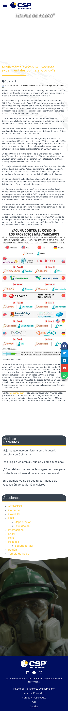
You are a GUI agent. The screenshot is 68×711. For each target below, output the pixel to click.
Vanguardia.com (16, 393)
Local (11, 533)
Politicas (13, 541)
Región (12, 549)
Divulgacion (22, 526)
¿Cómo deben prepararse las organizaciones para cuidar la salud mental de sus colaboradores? (33, 471)
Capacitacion (23, 522)
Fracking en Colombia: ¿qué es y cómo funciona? (33, 461)
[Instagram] (40, 672)
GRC (11, 518)
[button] (64, 345)
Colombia (14, 510)
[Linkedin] (28, 672)
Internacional (16, 529)
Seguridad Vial (24, 545)
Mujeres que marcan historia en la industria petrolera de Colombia (29, 452)
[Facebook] (34, 672)
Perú (11, 537)
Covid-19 (10, 81)
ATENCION (15, 506)
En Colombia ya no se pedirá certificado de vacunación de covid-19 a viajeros (29, 482)
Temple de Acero (19, 553)
